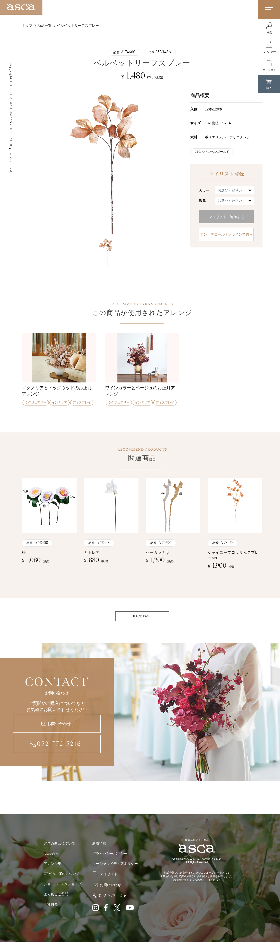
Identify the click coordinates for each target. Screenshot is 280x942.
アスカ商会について (59, 843)
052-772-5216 (59, 744)
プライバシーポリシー (109, 853)
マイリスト (108, 874)
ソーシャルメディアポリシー (115, 864)
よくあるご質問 (56, 894)
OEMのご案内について (62, 874)
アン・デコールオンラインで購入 (226, 234)
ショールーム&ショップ (62, 884)
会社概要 (51, 904)
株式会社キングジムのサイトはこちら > (196, 880)
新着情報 (99, 843)
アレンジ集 (52, 864)
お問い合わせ (59, 724)
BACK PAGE (142, 616)
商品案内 (51, 853)
